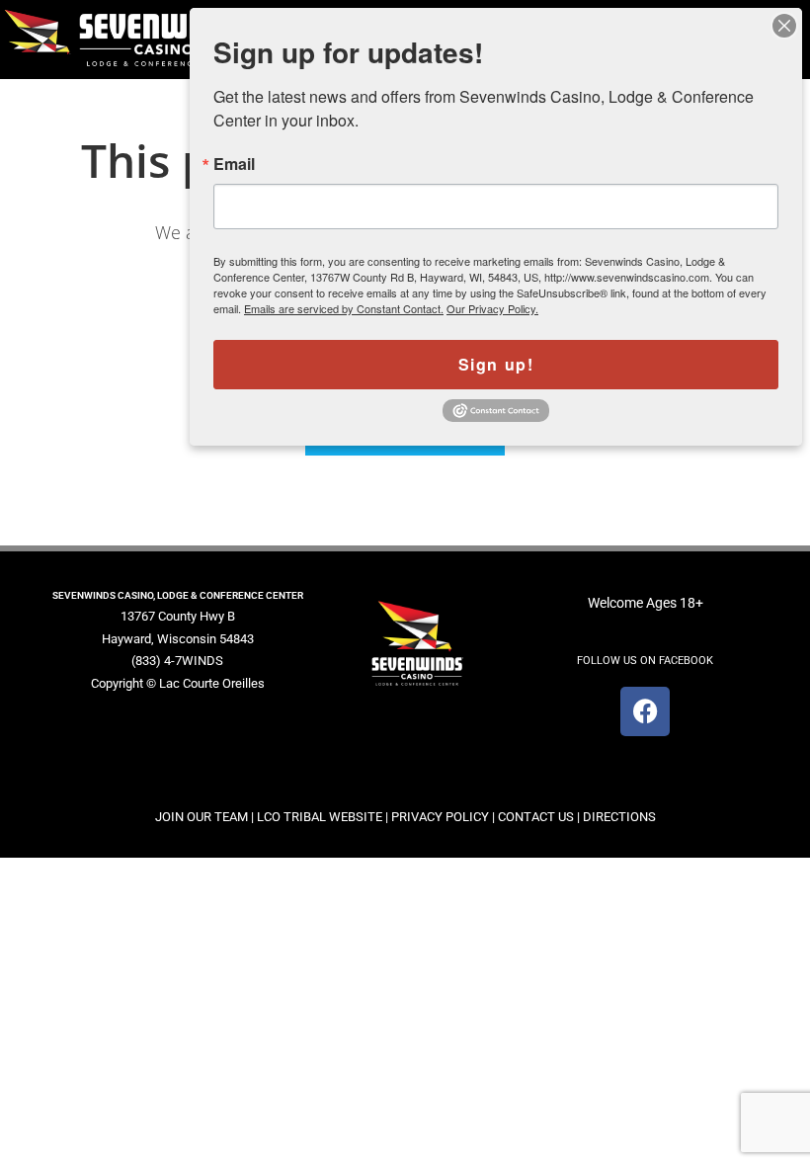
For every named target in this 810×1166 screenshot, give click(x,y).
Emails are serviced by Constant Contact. (344, 308)
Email (234, 164)
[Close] (784, 26)
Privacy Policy (440, 816)
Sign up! (496, 364)
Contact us (536, 816)
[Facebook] (645, 711)
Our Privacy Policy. (492, 308)
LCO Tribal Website (319, 816)
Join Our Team (201, 816)
